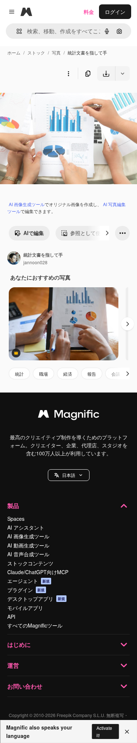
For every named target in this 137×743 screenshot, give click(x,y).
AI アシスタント (25, 527)
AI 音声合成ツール (28, 554)
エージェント (28, 580)
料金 (89, 11)
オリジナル (50, 98)
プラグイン (26, 590)
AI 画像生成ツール (27, 204)
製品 (13, 505)
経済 (67, 374)
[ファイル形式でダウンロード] (122, 73)
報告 (91, 374)
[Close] (127, 731)
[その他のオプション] (68, 73)
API (11, 616)
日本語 (68, 475)
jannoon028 (35, 262)
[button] (69, 475)
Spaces (15, 518)
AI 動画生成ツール (28, 545)
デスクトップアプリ (36, 598)
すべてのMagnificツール (34, 625)
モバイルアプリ (25, 607)
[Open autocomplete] (16, 31)
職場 (43, 374)
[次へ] (107, 233)
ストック (36, 52)
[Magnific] (68, 415)
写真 (56, 52)
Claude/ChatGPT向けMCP (37, 572)
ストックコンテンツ (30, 563)
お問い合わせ (24, 686)
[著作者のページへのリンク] (13, 258)
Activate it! (104, 731)
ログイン (115, 11)
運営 (13, 665)
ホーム (13, 52)
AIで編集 (33, 232)
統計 (19, 374)
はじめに (19, 644)
